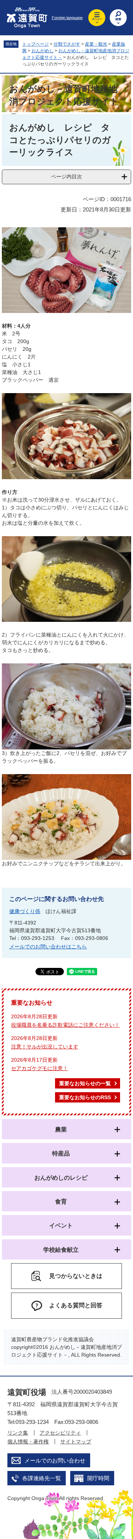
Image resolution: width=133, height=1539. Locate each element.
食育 (61, 1201)
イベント (61, 1225)
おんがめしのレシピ (61, 1178)
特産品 (61, 1153)
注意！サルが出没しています (44, 1047)
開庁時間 (98, 1478)
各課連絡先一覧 (41, 1478)
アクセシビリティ (60, 1433)
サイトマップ (75, 1441)
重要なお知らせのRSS (85, 1097)
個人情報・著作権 (28, 1441)
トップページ (35, 44)
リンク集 (17, 1433)
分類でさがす (67, 44)
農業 (61, 1129)
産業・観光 (96, 44)
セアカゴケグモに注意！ (39, 1068)
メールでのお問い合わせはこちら (48, 947)
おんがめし (42, 50)
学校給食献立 (61, 1250)
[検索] (118, 17)
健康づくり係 (24, 911)
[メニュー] (97, 17)
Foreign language (67, 17)
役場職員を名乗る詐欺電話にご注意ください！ (65, 1025)
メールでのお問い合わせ (54, 1460)
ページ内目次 (66, 176)
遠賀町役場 (26, 1392)
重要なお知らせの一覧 (85, 1083)
